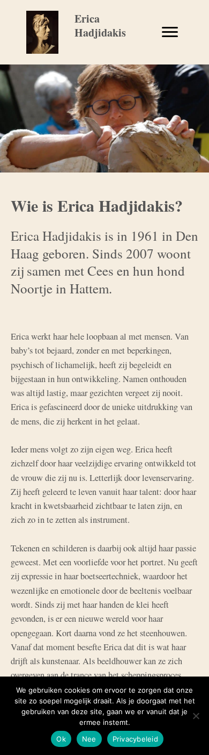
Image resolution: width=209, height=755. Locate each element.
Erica (87, 18)
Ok (61, 739)
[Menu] (170, 32)
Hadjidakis (100, 32)
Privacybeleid (135, 739)
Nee (89, 739)
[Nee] (195, 715)
